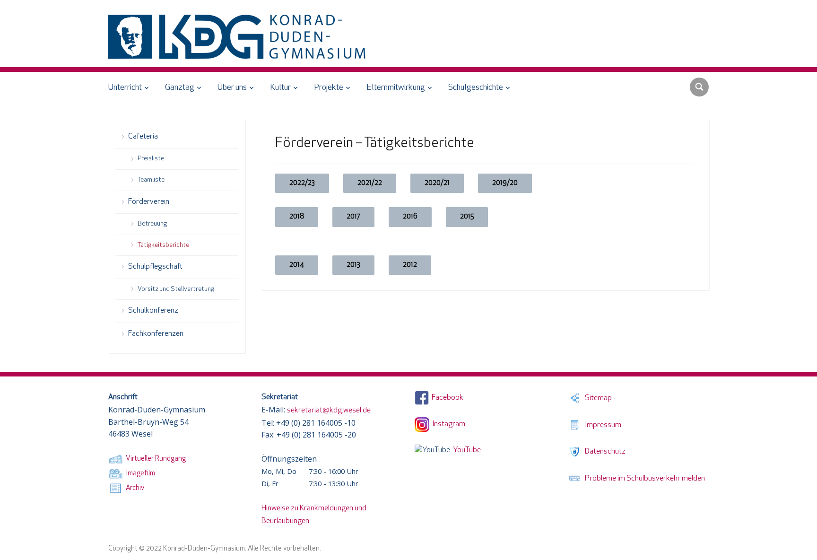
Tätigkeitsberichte (163, 245)
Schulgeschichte (475, 88)
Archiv (133, 488)
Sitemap (597, 398)
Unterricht (125, 88)
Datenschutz (604, 451)
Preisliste (151, 158)
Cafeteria (143, 136)
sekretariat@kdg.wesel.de (329, 410)
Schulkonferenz (153, 311)
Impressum (601, 425)
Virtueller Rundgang (154, 459)
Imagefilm (139, 473)
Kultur (280, 88)
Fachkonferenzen (155, 334)
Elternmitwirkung (395, 88)
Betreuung (152, 224)
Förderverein (148, 202)
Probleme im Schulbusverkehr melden (643, 478)
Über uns (232, 88)
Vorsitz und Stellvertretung (176, 289)
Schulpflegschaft (155, 267)
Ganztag (179, 88)
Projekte (328, 88)
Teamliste (151, 180)
